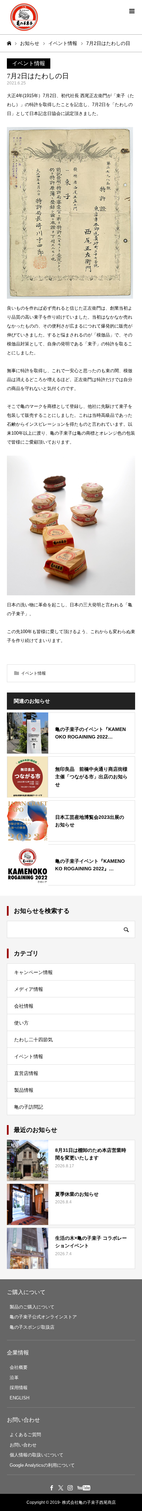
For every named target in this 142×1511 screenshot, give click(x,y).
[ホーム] (9, 43)
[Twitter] (61, 1487)
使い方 (21, 1023)
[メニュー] (132, 10)
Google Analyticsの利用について (42, 1465)
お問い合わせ (23, 1444)
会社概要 (19, 1367)
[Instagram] (70, 1487)
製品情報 (23, 1090)
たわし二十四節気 (33, 1039)
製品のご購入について (32, 1306)
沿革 (14, 1377)
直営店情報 (26, 1073)
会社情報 (23, 1006)
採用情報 (19, 1387)
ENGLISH (19, 1397)
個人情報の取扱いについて (36, 1454)
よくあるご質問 (25, 1434)
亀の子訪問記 (28, 1107)
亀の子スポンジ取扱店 (32, 1327)
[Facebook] (51, 1487)
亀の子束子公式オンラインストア (43, 1316)
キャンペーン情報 (33, 972)
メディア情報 (28, 989)
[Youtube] (84, 1487)
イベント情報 (28, 63)
